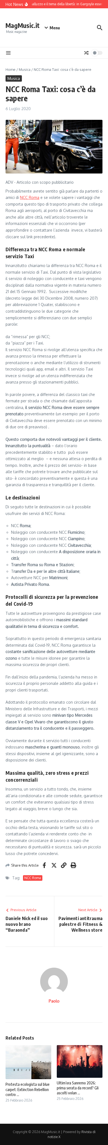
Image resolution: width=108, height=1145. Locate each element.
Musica (24, 69)
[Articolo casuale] (86, 53)
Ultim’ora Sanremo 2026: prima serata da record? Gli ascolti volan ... (78, 1088)
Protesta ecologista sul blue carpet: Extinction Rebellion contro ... (28, 1089)
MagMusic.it (23, 25)
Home (11, 69)
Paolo (54, 1001)
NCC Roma (29, 197)
